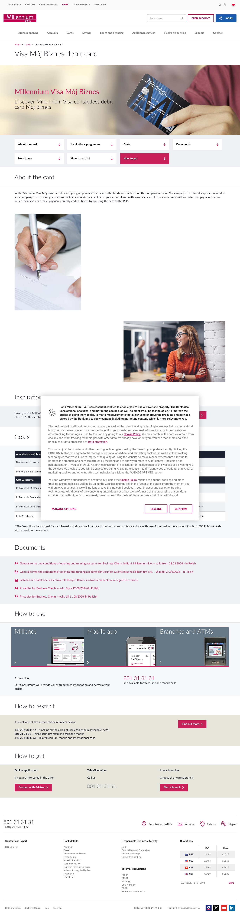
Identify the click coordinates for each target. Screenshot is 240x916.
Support (199, 33)
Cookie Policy (132, 434)
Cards (70, 33)
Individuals (14, 4)
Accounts (52, 33)
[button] (233, 4)
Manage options (64, 508)
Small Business (81, 4)
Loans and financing (112, 33)
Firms (65, 4)
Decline (156, 508)
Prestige (30, 4)
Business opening (28, 33)
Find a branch (172, 787)
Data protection (97, 442)
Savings (86, 33)
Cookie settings (32, 908)
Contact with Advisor (31, 787)
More (231, 883)
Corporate (100, 4)
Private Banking (48, 4)
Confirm (181, 508)
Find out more (190, 724)
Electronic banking (175, 33)
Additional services (143, 33)
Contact (218, 33)
